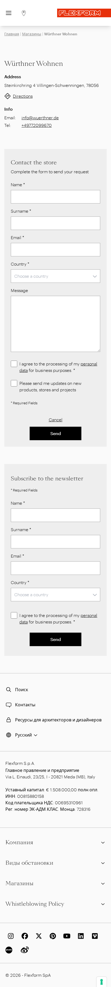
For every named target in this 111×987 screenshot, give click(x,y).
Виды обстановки (29, 863)
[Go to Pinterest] (51, 936)
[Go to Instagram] (9, 936)
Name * (18, 184)
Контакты (25, 704)
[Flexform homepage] (84, 13)
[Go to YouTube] (65, 936)
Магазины (31, 34)
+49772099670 (37, 125)
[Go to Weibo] (23, 950)
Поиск (21, 689)
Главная (11, 34)
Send (55, 433)
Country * (20, 263)
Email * (17, 237)
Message (19, 290)
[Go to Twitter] (37, 936)
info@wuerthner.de (40, 117)
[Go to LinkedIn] (79, 936)
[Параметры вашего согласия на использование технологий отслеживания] (101, 982)
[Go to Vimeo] (93, 936)
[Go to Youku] (9, 950)
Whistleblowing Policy (34, 904)
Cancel (56, 419)
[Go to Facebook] (23, 936)
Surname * (21, 210)
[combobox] (55, 276)
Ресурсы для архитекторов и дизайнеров (58, 719)
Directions (23, 96)
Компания (19, 842)
